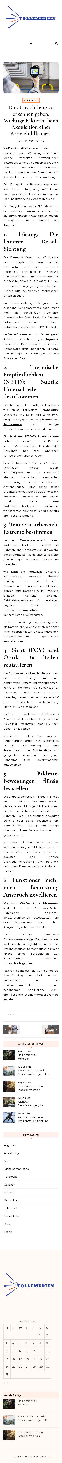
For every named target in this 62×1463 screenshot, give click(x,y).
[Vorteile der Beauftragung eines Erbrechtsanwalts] (51, 1029)
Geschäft (9, 1184)
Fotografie (10, 1176)
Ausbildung (11, 1153)
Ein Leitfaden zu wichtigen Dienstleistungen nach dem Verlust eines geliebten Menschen (31, 1057)
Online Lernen (13, 1216)
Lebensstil (10, 1208)
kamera (12, 1014)
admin (42, 141)
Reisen (8, 1224)
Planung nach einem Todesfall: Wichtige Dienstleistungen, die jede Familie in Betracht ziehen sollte (33, 1088)
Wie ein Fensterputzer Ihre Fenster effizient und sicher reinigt (33, 1119)
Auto (7, 1161)
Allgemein (31, 100)
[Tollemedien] (31, 17)
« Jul (6, 1383)
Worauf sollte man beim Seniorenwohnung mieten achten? (33, 1072)
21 (34, 1358)
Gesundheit (11, 1200)
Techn (8, 1231)
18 (13, 1358)
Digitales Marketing (16, 1168)
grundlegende (48, 339)
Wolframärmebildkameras (39, 903)
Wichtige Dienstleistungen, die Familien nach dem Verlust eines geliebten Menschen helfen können (33, 1104)
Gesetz (8, 1192)
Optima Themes (41, 1456)
